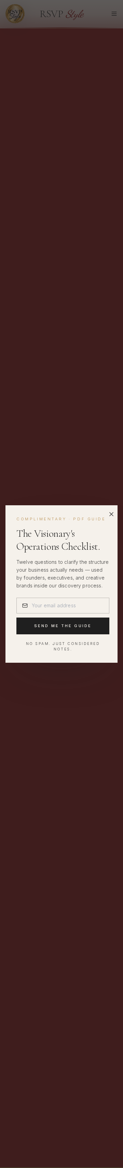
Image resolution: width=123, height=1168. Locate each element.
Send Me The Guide (63, 625)
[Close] (111, 514)
